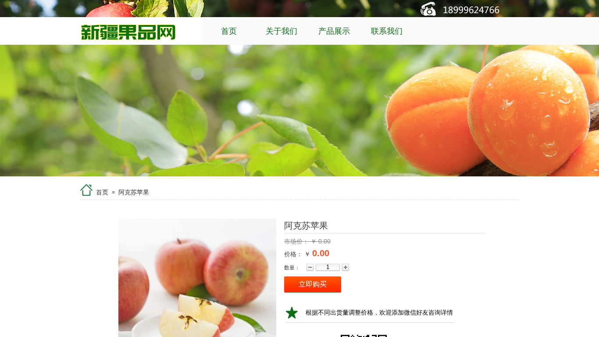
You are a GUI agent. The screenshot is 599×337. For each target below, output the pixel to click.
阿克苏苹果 (133, 192)
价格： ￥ (297, 254)
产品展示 (334, 31)
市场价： (297, 241)
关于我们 (281, 31)
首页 (229, 31)
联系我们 (387, 31)
